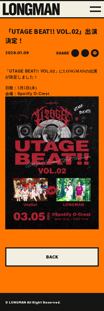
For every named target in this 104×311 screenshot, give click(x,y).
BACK (52, 256)
